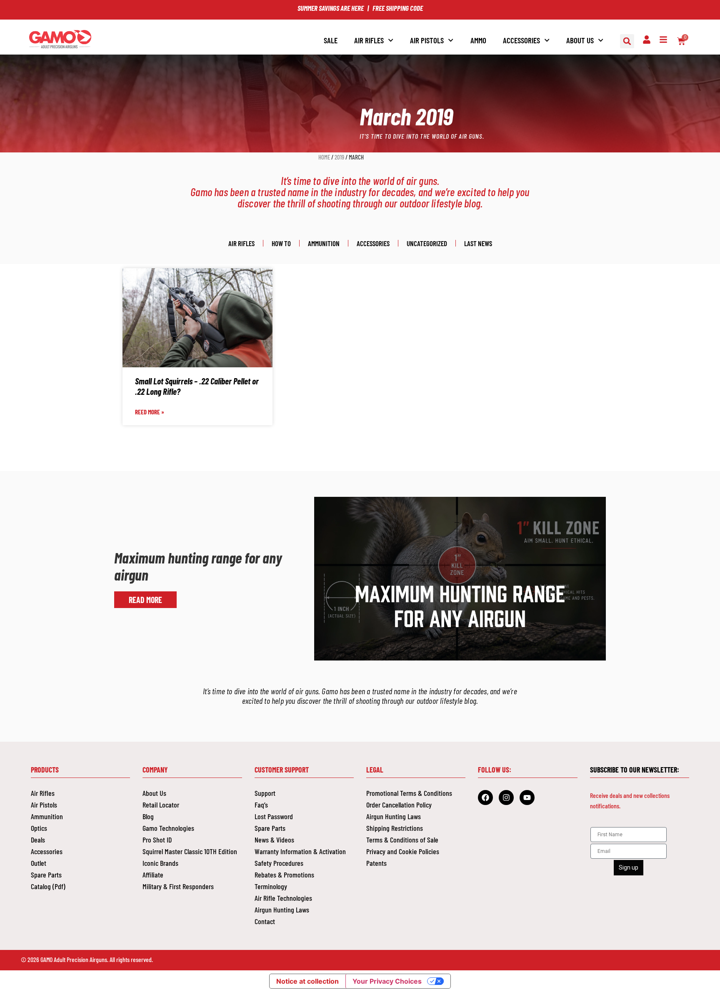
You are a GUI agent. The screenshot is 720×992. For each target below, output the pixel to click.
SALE (331, 40)
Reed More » (149, 412)
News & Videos (274, 839)
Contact (265, 921)
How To (281, 243)
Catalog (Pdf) (48, 886)
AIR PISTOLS (427, 40)
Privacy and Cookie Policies (402, 851)
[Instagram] (506, 797)
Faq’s (261, 804)
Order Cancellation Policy (399, 804)
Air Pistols (44, 804)
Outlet (38, 862)
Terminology (271, 886)
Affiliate (152, 874)
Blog (148, 816)
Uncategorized (427, 243)
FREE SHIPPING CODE (397, 8)
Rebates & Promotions (284, 874)
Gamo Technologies (168, 827)
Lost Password (274, 816)
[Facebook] (485, 797)
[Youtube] (527, 797)
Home (324, 157)
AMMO (478, 40)
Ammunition (324, 243)
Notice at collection (307, 981)
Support (265, 793)
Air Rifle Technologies (283, 897)
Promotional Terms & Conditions (409, 793)
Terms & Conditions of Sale (402, 839)
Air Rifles (369, 40)
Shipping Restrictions (394, 827)
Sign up (628, 867)
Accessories (373, 243)
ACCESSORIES (521, 40)
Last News (478, 243)
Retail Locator (160, 804)
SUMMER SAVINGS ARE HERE (331, 8)
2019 (339, 157)
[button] (627, 41)
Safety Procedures (279, 862)
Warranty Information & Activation (300, 851)
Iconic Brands (160, 862)
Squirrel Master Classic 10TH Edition (189, 851)
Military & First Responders (178, 886)
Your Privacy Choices (387, 981)
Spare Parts (46, 874)
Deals (38, 839)
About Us (580, 40)
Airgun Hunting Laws (282, 909)
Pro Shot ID (157, 839)
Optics (39, 827)
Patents (376, 862)
